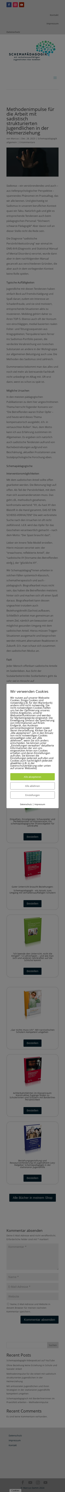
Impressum (39, 804)
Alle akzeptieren (32, 776)
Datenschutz (26, 804)
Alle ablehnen (32, 785)
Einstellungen (32, 795)
